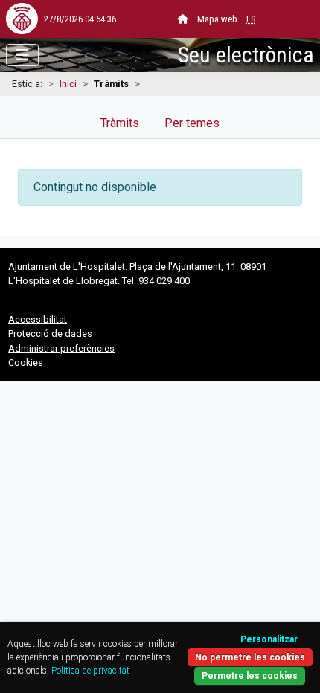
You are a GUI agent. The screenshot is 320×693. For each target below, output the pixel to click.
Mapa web (217, 19)
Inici (68, 83)
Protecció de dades (50, 333)
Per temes (192, 123)
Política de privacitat (90, 670)
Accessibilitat (37, 319)
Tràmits (119, 123)
